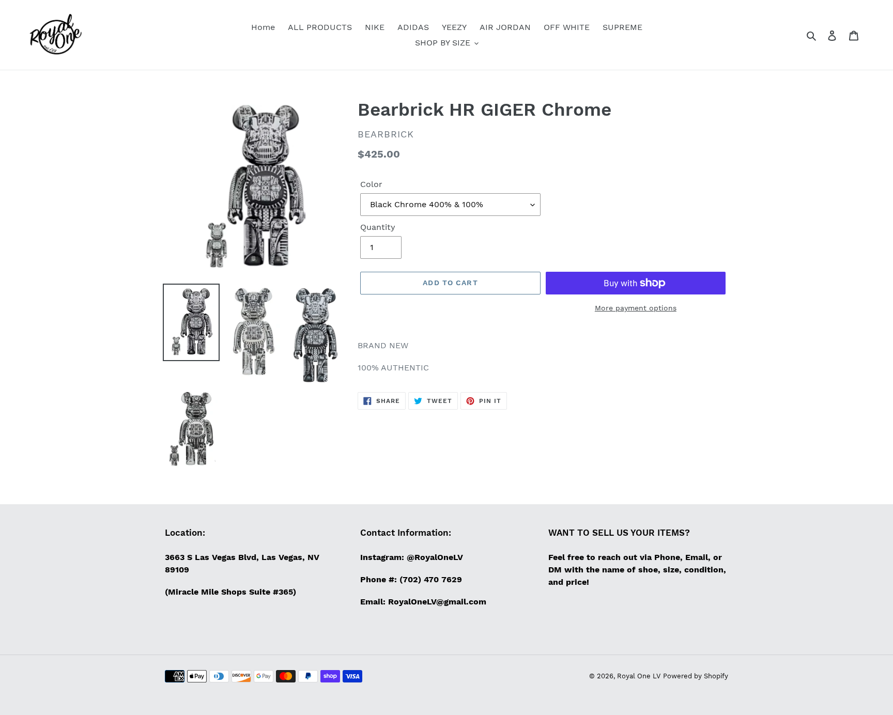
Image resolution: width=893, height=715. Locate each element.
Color (371, 184)
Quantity (377, 227)
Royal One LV (638, 676)
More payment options (635, 308)
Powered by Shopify (695, 676)
